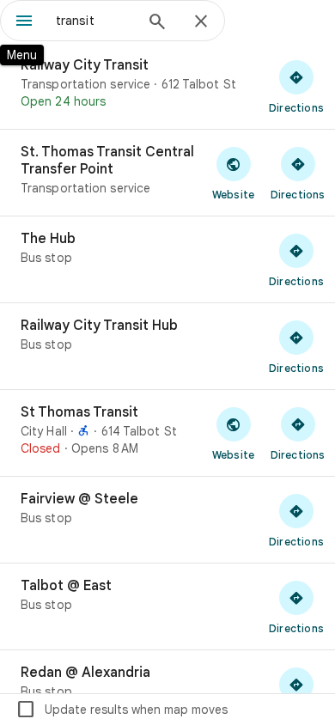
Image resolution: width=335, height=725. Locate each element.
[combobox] (94, 20)
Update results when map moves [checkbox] (121, 709)
